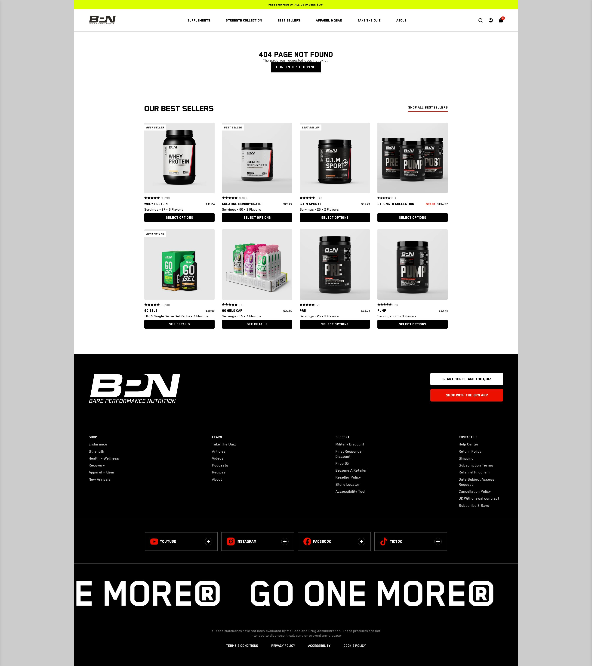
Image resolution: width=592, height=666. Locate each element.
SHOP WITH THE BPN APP (467, 395)
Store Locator (348, 484)
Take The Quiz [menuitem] (369, 20)
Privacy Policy (283, 645)
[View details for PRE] (335, 265)
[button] (149, 158)
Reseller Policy (348, 477)
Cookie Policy (354, 645)
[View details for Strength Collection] (412, 159)
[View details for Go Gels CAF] (257, 265)
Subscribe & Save (474, 506)
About (217, 479)
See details (179, 324)
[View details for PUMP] (412, 265)
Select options (179, 217)
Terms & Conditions (242, 645)
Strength (96, 451)
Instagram (246, 541)
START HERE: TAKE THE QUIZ (466, 379)
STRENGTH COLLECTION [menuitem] (244, 20)
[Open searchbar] (480, 20)
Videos (218, 458)
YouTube (168, 541)
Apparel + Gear (102, 472)
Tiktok (396, 541)
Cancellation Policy (475, 491)
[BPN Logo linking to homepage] (102, 20)
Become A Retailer (351, 470)
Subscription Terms (476, 465)
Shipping (466, 458)
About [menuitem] (401, 20)
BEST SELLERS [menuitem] (289, 20)
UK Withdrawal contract (479, 498)
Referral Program (474, 472)
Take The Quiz (224, 444)
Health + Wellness (104, 458)
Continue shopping (296, 67)
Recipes (219, 472)
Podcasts (220, 465)
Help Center (469, 444)
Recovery (97, 465)
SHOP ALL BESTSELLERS (428, 107)
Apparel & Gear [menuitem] (329, 20)
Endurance (98, 444)
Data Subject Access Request (476, 482)
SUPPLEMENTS (199, 20)
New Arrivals (100, 479)
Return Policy (470, 451)
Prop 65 (342, 463)
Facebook (322, 541)
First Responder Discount (350, 454)
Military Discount (350, 444)
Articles (219, 451)
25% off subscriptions (296, 4)
